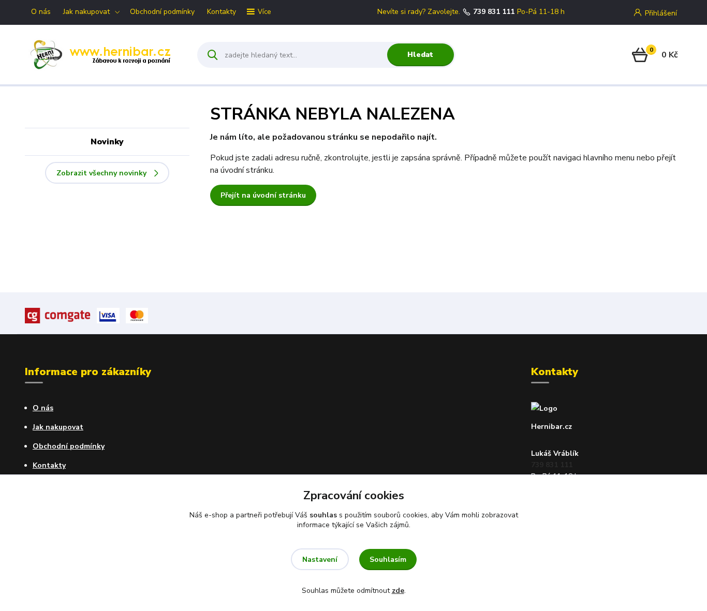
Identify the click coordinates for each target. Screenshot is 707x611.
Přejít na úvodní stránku (263, 195)
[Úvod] (102, 54)
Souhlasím (388, 559)
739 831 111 (493, 12)
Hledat (420, 54)
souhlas (323, 515)
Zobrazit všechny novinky (101, 173)
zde (398, 590)
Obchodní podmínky (162, 12)
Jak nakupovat (86, 12)
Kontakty (221, 12)
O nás (41, 12)
